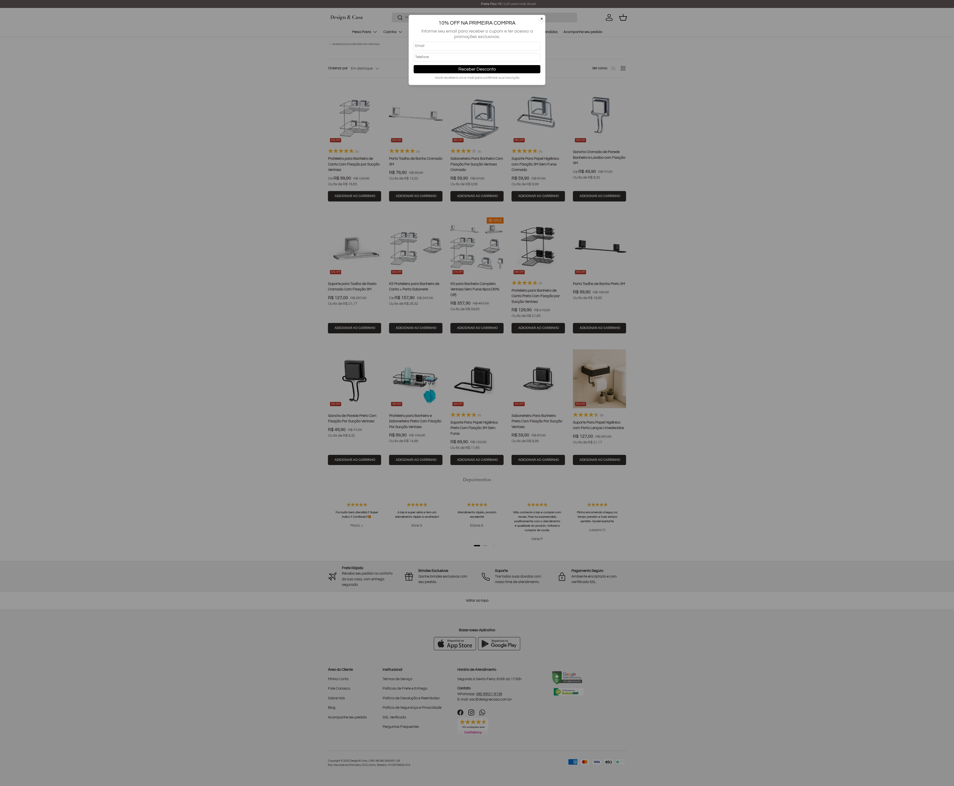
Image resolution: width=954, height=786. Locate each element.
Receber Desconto (477, 69)
